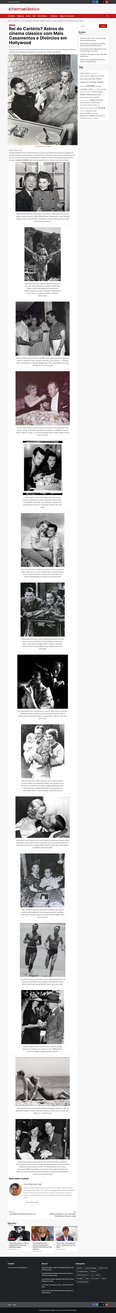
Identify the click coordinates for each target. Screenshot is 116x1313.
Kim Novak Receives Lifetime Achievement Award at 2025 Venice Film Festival (93, 44)
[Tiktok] (103, 1)
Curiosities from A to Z (83, 1275)
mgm (99, 105)
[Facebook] (93, 1)
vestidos (96, 118)
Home (9, 1304)
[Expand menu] (48, 16)
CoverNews (65, 1310)
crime (90, 89)
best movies (100, 76)
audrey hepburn (85, 73)
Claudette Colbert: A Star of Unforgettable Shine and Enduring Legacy (19, 1245)
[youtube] (106, 1)
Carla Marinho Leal (14, 46)
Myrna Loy (82, 111)
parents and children (87, 116)
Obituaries (54, 16)
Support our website (66, 16)
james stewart (84, 97)
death (94, 89)
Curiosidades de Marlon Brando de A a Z (22, 1213)
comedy (90, 85)
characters (84, 82)
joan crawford (94, 97)
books (99, 79)
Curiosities (11, 16)
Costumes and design (82, 1271)
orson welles (95, 113)
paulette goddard (100, 115)
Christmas (82, 86)
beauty (93, 76)
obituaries (79, 1278)
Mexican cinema (92, 105)
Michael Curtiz (83, 108)
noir (95, 111)
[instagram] (96, 1)
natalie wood (89, 111)
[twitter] (100, 1)
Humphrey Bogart (97, 92)
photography (83, 118)
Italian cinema (86, 94)
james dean (97, 95)
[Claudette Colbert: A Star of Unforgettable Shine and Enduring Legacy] (19, 1233)
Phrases (104, 1278)
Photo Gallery (42, 16)
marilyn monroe (96, 100)
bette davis (84, 79)
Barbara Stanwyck (85, 76)
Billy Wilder (92, 79)
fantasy (103, 89)
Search (103, 26)
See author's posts (32, 1202)
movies (28, 16)
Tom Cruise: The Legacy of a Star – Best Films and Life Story (65, 1245)
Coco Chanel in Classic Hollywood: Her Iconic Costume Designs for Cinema (93, 50)
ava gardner (94, 73)
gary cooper (83, 91)
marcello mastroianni (84, 100)
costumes (83, 89)
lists (34, 16)
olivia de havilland (85, 113)
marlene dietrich (85, 102)
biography (20, 16)
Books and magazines (90, 1268)
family (98, 89)
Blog (14, 1304)
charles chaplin (97, 82)
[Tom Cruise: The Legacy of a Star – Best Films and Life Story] (66, 1233)
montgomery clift (92, 108)
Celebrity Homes (103, 1268)
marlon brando (95, 102)
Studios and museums (82, 1281)
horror (89, 91)
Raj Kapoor (90, 118)
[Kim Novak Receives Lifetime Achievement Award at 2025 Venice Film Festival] (42, 1233)
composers (98, 86)
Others (87, 1278)
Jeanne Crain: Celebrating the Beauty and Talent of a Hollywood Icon (92, 60)
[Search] (107, 16)
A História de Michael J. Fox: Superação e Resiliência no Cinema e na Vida (62, 1214)
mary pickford (83, 105)
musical (101, 107)
